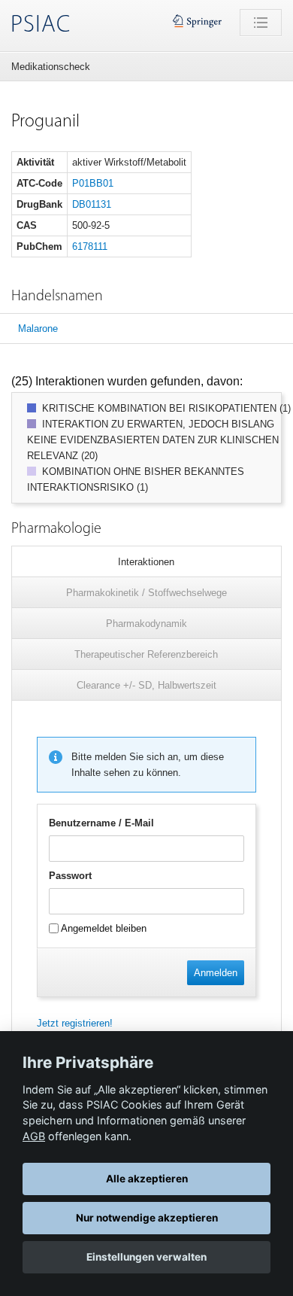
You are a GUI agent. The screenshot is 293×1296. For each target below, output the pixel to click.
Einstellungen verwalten (146, 1257)
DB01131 (91, 204)
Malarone (38, 328)
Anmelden (215, 972)
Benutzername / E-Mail (101, 823)
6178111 (89, 246)
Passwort (70, 875)
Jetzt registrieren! (75, 1023)
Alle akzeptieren (147, 1179)
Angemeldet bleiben (102, 928)
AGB (34, 1136)
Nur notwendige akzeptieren (147, 1218)
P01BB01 (92, 183)
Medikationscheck (50, 66)
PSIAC (41, 26)
